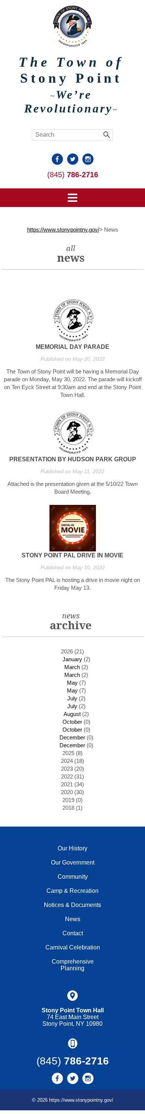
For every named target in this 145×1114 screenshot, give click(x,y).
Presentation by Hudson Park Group (72, 459)
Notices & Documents (72, 905)
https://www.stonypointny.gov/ (63, 229)
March (72, 667)
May (72, 682)
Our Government (72, 862)
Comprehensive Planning (73, 964)
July (72, 698)
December (72, 737)
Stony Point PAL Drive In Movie (72, 555)
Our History (72, 848)
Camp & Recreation (72, 891)
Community (73, 876)
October (72, 722)
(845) (72, 175)
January (72, 659)
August (72, 714)
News (72, 919)
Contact (72, 933)
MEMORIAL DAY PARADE (72, 347)
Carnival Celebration (72, 947)
